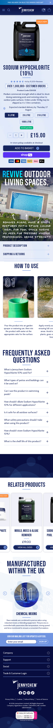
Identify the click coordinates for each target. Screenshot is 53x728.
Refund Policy (29, 699)
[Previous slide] (5, 593)
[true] (50, 2)
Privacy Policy (10, 699)
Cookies (19, 699)
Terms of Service (42, 699)
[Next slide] (48, 593)
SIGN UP (43, 641)
